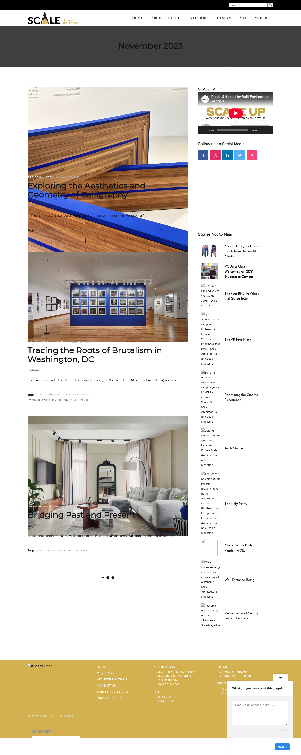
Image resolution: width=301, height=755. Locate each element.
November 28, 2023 (83, 342)
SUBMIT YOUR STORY (112, 691)
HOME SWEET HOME (236, 676)
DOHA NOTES (44, 177)
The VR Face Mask (238, 339)
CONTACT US (106, 685)
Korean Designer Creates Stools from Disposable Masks (243, 251)
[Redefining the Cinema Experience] (211, 397)
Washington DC (79, 400)
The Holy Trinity (236, 503)
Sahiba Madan (83, 550)
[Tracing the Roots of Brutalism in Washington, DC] (108, 297)
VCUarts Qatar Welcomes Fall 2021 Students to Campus (239, 271)
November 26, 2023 (83, 506)
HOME (101, 667)
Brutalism (78, 395)
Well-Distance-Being (240, 580)
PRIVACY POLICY (109, 698)
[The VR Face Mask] (211, 339)
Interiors (35, 506)
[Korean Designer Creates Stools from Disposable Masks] (209, 250)
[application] (235, 113)
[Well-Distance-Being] (211, 579)
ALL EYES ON (36, 342)
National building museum (55, 400)
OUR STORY (105, 673)
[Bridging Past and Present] (108, 476)
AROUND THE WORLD (174, 676)
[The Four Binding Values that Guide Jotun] (211, 295)
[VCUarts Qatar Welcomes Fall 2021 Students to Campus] (209, 271)
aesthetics (43, 230)
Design (222, 683)
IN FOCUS (165, 697)
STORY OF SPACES (56, 506)
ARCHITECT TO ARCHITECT (177, 672)
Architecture (57, 342)
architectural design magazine (54, 395)
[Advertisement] (235, 189)
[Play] (203, 130)
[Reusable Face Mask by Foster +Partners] (211, 615)
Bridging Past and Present (81, 515)
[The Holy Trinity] (211, 503)
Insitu (71, 550)
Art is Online (234, 448)
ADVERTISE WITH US (112, 679)
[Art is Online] (211, 447)
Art (30, 177)
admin (35, 205)
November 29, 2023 (68, 177)
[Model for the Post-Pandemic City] (209, 547)
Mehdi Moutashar (52, 236)
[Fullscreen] (268, 130)
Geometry (70, 230)
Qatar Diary (168, 684)
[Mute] (261, 130)
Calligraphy (57, 230)
